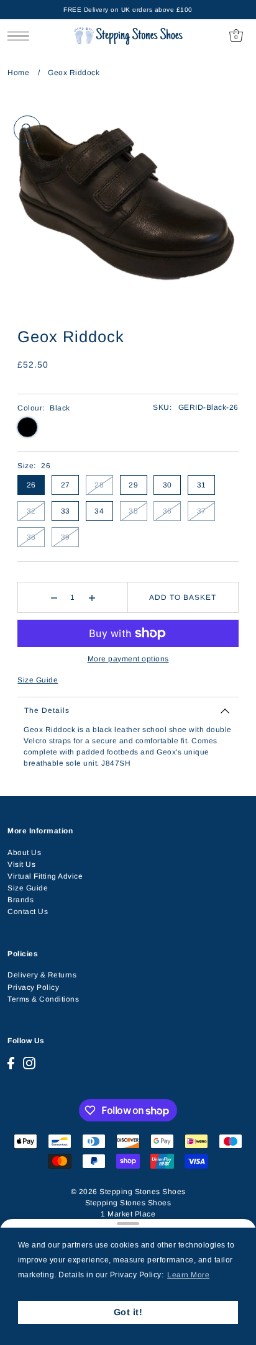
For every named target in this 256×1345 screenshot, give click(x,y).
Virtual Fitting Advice (45, 876)
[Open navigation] (21, 35)
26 (31, 485)
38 (31, 537)
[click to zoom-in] (27, 129)
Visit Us (21, 864)
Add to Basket (182, 597)
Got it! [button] (128, 1312)
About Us (24, 852)
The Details (47, 710)
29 (133, 485)
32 (31, 511)
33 (65, 511)
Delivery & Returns (41, 975)
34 (99, 511)
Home (18, 72)
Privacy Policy (33, 987)
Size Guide (37, 680)
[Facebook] (10, 1063)
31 (201, 485)
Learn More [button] (188, 1274)
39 (65, 537)
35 (133, 511)
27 (65, 485)
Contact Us (27, 911)
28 (99, 485)
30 (167, 485)
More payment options (128, 658)
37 (201, 511)
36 (167, 511)
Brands (20, 899)
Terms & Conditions (43, 999)
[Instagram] (29, 1063)
